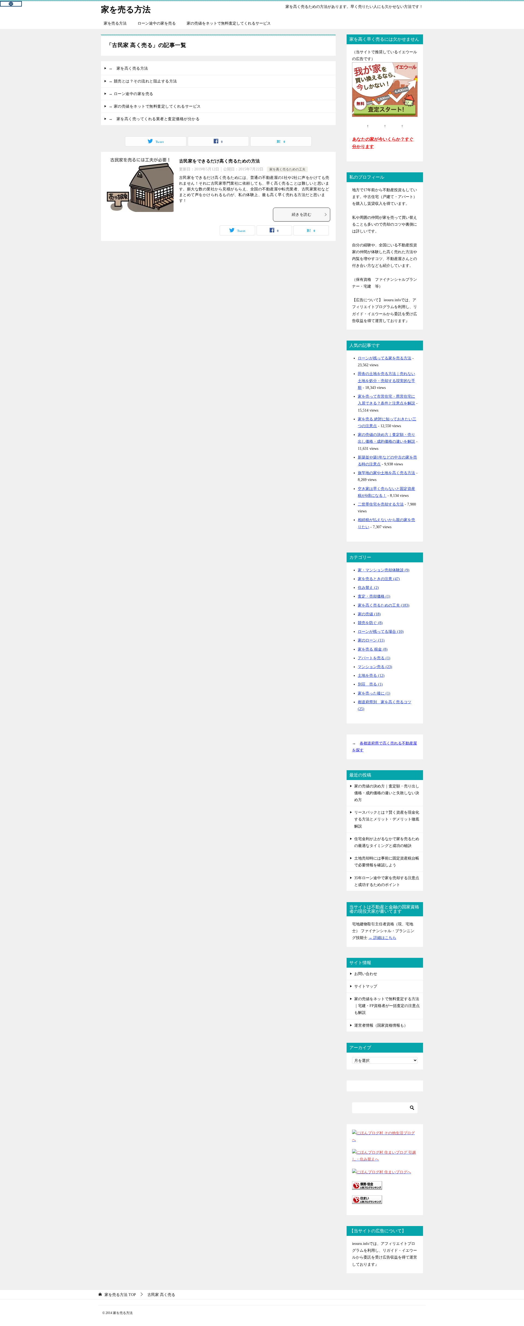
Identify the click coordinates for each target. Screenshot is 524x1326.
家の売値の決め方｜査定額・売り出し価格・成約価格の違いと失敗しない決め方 (386, 793)
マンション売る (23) (375, 667)
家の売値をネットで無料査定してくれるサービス (229, 23)
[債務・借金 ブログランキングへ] (367, 1186)
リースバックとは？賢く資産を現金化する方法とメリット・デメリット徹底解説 (386, 819)
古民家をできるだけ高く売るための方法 (219, 161)
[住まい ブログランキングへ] (367, 1200)
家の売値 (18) (369, 614)
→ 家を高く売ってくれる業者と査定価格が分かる (154, 119)
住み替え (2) (368, 588)
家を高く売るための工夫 (287, 169)
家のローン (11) (371, 640)
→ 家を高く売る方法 (128, 68)
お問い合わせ (365, 974)
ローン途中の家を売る (157, 23)
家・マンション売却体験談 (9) (383, 570)
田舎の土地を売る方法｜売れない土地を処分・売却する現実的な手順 (386, 380)
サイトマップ (365, 986)
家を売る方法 (126, 9)
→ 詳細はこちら (382, 938)
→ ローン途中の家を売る (131, 94)
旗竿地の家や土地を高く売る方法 (386, 473)
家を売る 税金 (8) (373, 649)
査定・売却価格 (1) (374, 596)
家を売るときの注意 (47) (379, 579)
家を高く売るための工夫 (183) (383, 605)
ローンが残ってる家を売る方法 (384, 358)
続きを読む (301, 214)
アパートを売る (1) (374, 658)
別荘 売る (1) (370, 684)
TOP (120, 1295)
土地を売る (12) (371, 676)
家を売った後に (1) (374, 693)
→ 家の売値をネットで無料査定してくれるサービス (155, 106)
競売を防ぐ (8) (370, 623)
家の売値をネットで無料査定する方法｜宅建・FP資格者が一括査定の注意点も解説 (387, 1006)
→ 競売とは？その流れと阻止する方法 (143, 81)
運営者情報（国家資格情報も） (381, 1025)
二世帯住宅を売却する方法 (381, 504)
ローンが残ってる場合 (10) (381, 632)
